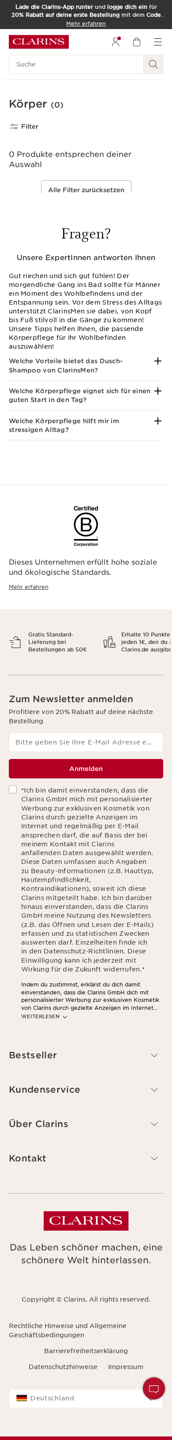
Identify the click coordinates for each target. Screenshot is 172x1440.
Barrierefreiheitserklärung (86, 1381)
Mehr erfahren (29, 587)
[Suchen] (153, 64)
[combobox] (86, 1429)
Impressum (125, 1397)
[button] (86, 365)
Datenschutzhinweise (63, 1397)
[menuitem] (115, 42)
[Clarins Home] (39, 41)
